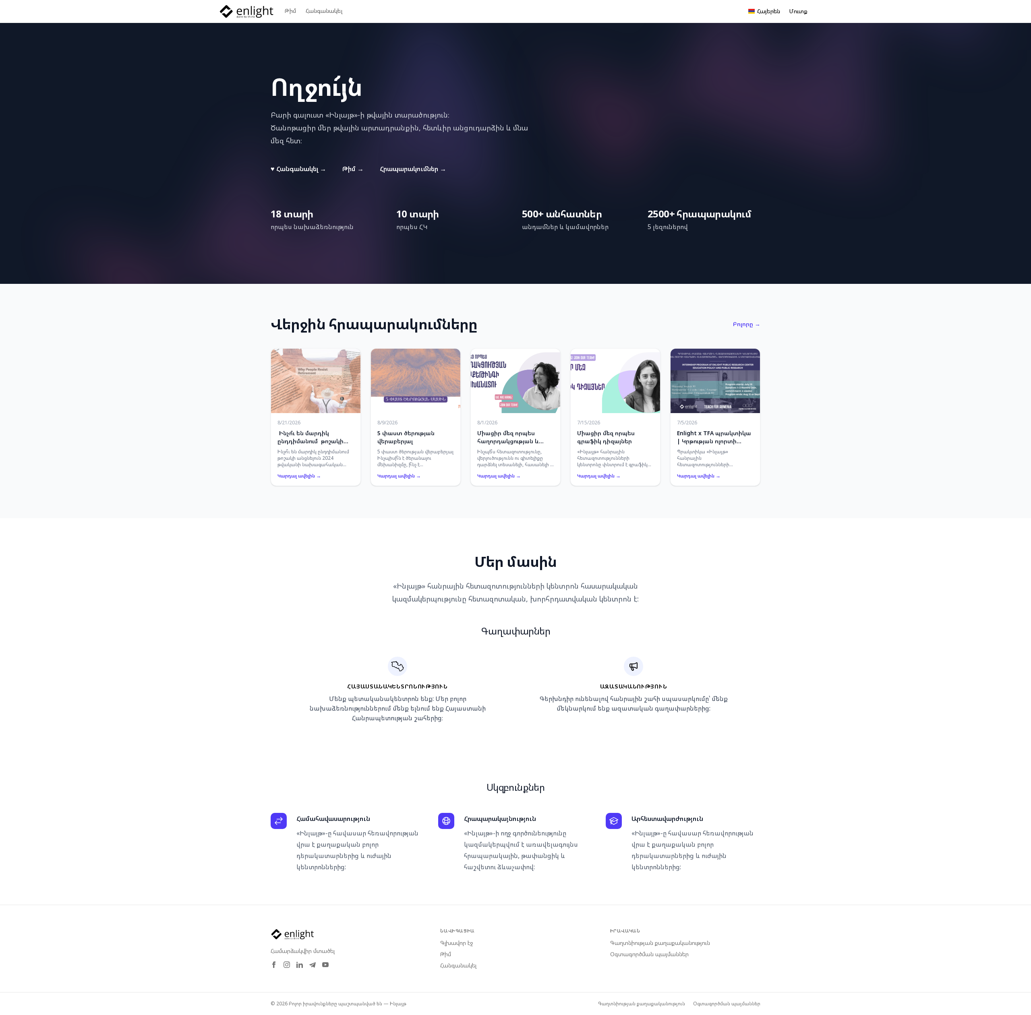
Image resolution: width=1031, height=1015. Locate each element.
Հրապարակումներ (413, 168)
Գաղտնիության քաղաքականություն (660, 943)
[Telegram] (312, 964)
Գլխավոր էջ (456, 943)
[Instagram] (287, 964)
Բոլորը (746, 324)
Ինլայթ (398, 1003)
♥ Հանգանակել (298, 168)
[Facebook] (274, 964)
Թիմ (290, 10)
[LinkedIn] (299, 964)
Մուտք (798, 11)
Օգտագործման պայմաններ (649, 954)
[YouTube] (325, 964)
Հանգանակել (324, 10)
